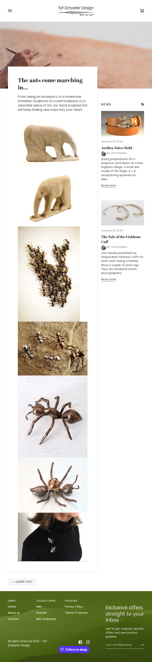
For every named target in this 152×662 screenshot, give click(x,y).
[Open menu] (14, 10)
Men (39, 607)
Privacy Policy (74, 607)
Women (41, 613)
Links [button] (12, 600)
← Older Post (22, 581)
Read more (108, 185)
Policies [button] (71, 600)
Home (12, 607)
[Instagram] (88, 642)
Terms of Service (76, 613)
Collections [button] (46, 600)
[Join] (139, 645)
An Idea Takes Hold (116, 147)
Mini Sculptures (46, 619)
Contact (13, 619)
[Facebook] (80, 642)
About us (14, 613)
